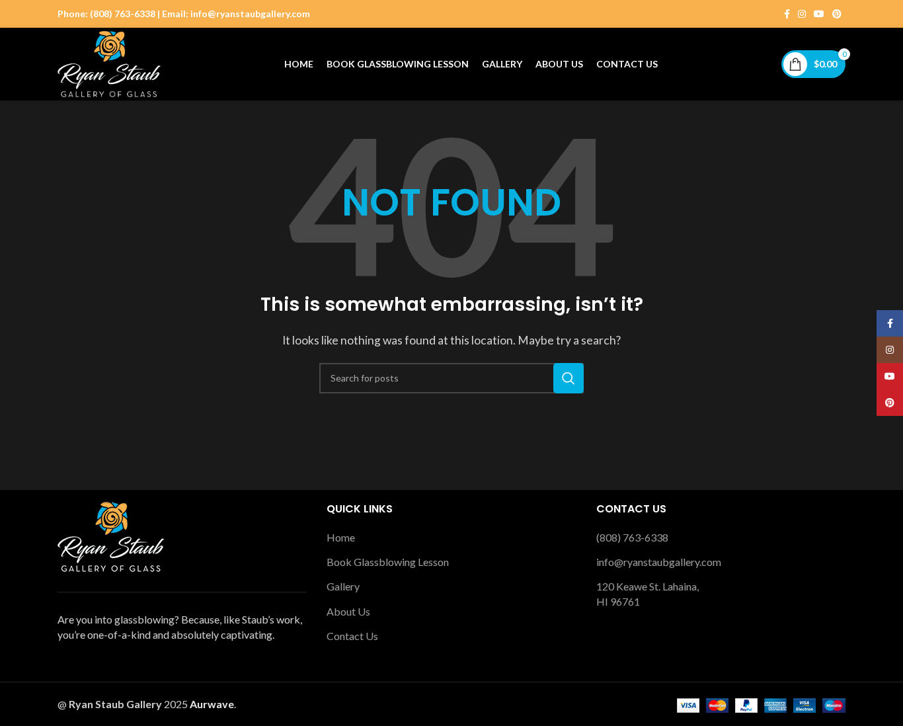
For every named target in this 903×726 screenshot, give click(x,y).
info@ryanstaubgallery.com (658, 561)
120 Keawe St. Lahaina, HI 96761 (647, 593)
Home (341, 537)
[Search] (568, 378)
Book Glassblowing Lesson (388, 561)
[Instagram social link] (802, 14)
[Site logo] (109, 62)
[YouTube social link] (819, 14)
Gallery (343, 586)
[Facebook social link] (787, 14)
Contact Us (352, 635)
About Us (348, 611)
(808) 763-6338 (632, 537)
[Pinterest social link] (836, 14)
